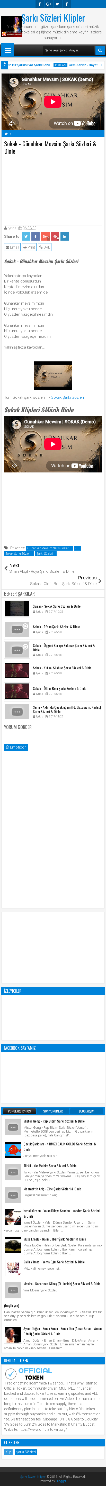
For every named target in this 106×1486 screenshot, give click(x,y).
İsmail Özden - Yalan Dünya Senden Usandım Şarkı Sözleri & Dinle (61, 1213)
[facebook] (40, 4)
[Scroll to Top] (98, 1478)
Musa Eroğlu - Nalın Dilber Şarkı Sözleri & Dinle (54, 1239)
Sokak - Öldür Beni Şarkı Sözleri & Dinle (59, 688)
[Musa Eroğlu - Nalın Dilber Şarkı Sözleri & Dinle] (13, 1245)
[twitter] (58, 4)
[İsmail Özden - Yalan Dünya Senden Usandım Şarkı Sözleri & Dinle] (13, 1217)
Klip (8, 1452)
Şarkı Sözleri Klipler (53, 17)
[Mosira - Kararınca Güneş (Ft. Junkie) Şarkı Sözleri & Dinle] (13, 1290)
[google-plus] (49, 4)
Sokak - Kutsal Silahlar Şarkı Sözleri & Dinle (62, 667)
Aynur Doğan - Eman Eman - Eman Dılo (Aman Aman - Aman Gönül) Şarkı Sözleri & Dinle (62, 1331)
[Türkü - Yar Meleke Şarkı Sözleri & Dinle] (13, 1172)
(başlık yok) (11, 1305)
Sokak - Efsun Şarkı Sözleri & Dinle (56, 626)
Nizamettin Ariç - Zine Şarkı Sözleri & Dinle (52, 1188)
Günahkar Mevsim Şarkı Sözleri (48, 548)
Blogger (61, 1481)
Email (14, 247)
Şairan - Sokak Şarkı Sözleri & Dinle (57, 606)
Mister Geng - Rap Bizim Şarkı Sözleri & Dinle (54, 1121)
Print (31, 247)
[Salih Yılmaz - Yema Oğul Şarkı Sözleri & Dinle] (13, 1268)
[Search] (100, 50)
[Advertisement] (53, 189)
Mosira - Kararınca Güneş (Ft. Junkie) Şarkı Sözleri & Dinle (61, 1283)
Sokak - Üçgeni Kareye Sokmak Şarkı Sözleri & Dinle (64, 647)
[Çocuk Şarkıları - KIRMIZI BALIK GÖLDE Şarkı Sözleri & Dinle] (13, 1150)
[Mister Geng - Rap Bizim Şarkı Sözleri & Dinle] (13, 1127)
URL (46, 247)
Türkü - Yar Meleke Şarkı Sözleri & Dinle (49, 1165)
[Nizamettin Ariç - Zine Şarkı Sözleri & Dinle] (13, 1195)
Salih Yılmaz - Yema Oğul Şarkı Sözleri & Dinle (54, 1261)
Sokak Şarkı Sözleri (67, 397)
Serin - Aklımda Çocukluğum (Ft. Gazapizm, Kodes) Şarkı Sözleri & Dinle (67, 709)
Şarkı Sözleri (45, 553)
